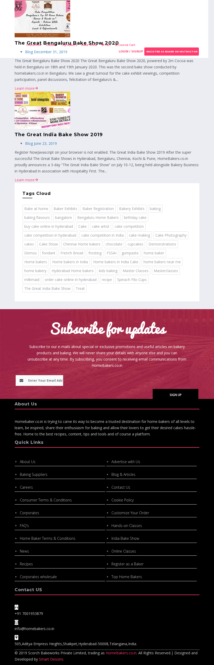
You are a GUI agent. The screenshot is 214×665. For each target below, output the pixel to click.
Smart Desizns (51, 659)
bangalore (63, 217)
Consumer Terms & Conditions (46, 500)
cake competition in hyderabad (50, 235)
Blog (29, 51)
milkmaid (31, 279)
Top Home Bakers (126, 576)
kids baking (108, 270)
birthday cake (135, 217)
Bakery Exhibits (132, 208)
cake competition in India (102, 235)
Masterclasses (166, 270)
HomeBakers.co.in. (121, 652)
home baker (154, 252)
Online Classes (123, 551)
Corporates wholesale (38, 576)
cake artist (100, 226)
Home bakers (35, 261)
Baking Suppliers (33, 474)
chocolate (114, 244)
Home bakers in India (70, 261)
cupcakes (135, 244)
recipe (107, 279)
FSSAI (111, 252)
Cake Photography (171, 235)
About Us (27, 461)
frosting (95, 252)
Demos (30, 252)
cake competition (129, 226)
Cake (82, 226)
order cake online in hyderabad (71, 279)
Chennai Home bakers (81, 244)
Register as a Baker (127, 563)
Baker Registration (98, 208)
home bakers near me (162, 261)
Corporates (29, 512)
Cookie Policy (122, 500)
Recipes (26, 563)
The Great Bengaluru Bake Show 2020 (67, 43)
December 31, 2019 (50, 51)
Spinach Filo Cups (132, 279)
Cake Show (48, 244)
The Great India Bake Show (47, 288)
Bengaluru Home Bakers (98, 217)
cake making (139, 235)
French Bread (72, 252)
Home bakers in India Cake (115, 261)
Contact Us (120, 487)
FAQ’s (24, 525)
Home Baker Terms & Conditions (47, 538)
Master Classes (135, 270)
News (24, 551)
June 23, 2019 (45, 143)
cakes (29, 244)
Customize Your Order (130, 512)
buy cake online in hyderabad (48, 226)
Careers (26, 487)
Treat (80, 288)
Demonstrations (162, 244)
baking (155, 208)
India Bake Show (125, 538)
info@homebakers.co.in (34, 628)
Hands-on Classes (126, 525)
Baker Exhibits (65, 208)
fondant (48, 252)
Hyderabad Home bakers (73, 270)
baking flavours (37, 217)
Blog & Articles (123, 474)
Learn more (24, 88)
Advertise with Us (125, 461)
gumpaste (130, 252)
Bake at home (36, 208)
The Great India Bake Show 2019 (59, 134)
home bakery (35, 270)
